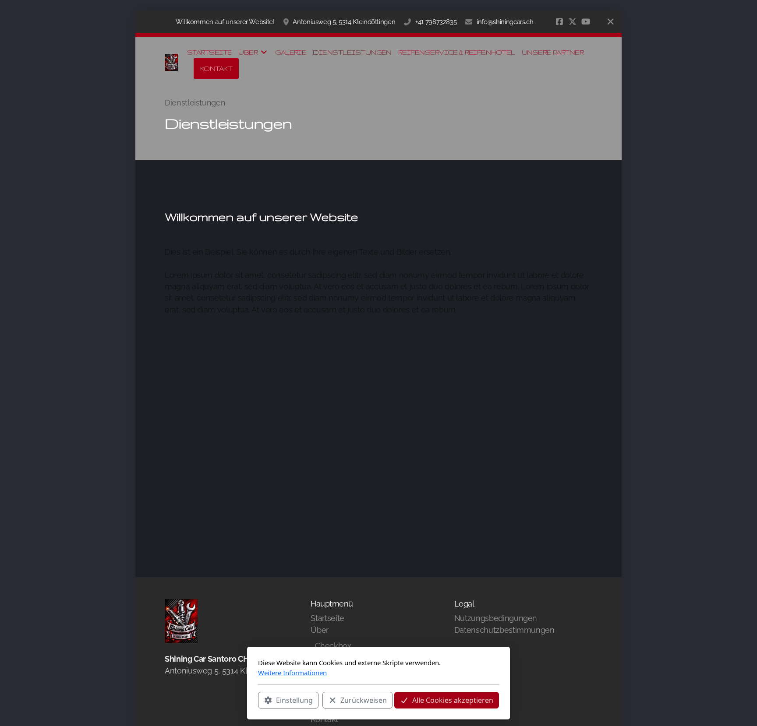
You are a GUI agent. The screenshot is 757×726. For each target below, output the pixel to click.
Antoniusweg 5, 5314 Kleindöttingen (344, 22)
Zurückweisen (363, 700)
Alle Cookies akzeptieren (452, 700)
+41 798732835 (435, 22)
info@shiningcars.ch (505, 22)
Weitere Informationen (292, 672)
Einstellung (294, 700)
